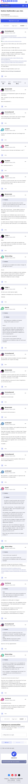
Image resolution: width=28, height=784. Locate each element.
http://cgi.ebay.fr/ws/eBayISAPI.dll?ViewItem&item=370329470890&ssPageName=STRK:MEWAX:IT (13, 37)
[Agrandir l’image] (11, 41)
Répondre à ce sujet (14, 20)
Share (7, 742)
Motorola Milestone (14, 16)
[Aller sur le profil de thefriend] (2, 584)
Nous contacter (11, 780)
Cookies (18, 780)
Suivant (22, 25)
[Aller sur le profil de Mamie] (2, 308)
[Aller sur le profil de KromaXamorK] (2, 32)
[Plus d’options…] (25, 32)
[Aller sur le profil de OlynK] (2, 146)
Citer (6, 76)
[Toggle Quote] (3, 199)
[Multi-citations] (2, 76)
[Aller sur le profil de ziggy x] (2, 236)
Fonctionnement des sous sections (11, 761)
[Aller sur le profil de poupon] (2, 129)
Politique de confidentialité (16, 778)
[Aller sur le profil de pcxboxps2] (2, 423)
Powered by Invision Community (14, 781)
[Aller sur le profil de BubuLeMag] (2, 257)
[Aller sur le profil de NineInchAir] (2, 89)
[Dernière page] (26, 26)
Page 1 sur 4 (15, 25)
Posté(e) (10, 32)
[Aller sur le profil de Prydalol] (2, 161)
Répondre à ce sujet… (9, 734)
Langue (6, 778)
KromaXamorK (6, 14)
